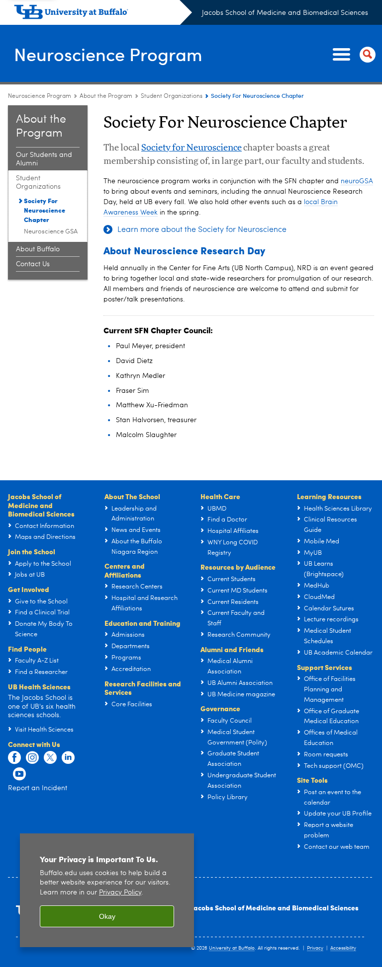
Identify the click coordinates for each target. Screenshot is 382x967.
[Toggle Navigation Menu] (352, 54)
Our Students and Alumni (44, 159)
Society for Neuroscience (191, 148)
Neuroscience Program (108, 54)
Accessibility (343, 948)
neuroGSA (357, 181)
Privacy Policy (120, 892)
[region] (107, 890)
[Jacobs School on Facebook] (14, 757)
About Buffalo (38, 249)
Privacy (315, 948)
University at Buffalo (232, 948)
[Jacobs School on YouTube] (19, 774)
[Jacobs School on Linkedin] (68, 757)
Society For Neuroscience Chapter (44, 210)
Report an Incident (37, 788)
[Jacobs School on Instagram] (32, 757)
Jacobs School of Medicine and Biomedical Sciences (285, 12)
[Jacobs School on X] (50, 757)
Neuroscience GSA (51, 231)
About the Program (106, 96)
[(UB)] (103, 14)
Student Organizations (171, 96)
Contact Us (33, 264)
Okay (107, 916)
